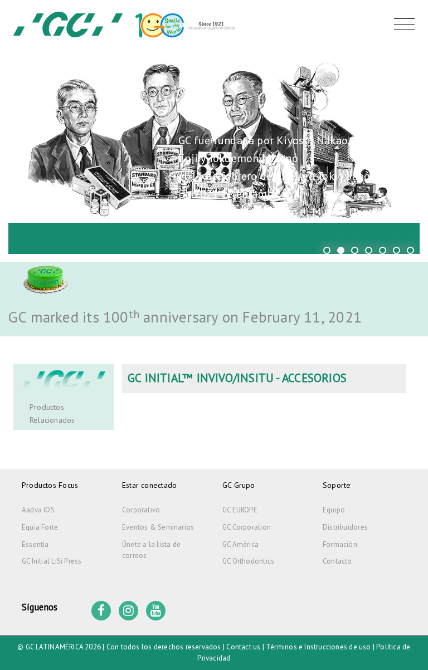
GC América (240, 544)
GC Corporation (246, 527)
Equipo (334, 510)
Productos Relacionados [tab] (52, 413)
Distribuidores (345, 527)
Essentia (35, 544)
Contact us (243, 647)
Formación (340, 544)
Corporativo (141, 510)
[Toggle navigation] (401, 24)
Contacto (337, 561)
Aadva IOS (38, 510)
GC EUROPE (239, 510)
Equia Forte (40, 527)
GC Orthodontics (248, 561)
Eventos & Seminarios (158, 527)
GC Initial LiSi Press (51, 561)
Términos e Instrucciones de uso (318, 647)
